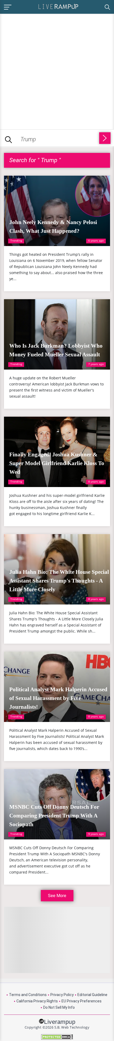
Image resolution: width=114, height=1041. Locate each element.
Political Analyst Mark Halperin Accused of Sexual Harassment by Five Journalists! (58, 698)
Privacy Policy (62, 995)
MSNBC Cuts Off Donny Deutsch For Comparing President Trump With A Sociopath (54, 816)
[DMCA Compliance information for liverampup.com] (57, 1037)
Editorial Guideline (92, 995)
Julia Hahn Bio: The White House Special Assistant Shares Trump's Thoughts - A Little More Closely (59, 581)
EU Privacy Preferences (82, 1001)
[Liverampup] (58, 6)
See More (57, 895)
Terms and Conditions (28, 995)
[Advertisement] (57, 71)
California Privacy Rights (37, 1001)
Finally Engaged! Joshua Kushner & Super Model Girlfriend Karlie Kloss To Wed (56, 463)
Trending (16, 240)
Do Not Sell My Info (59, 1007)
